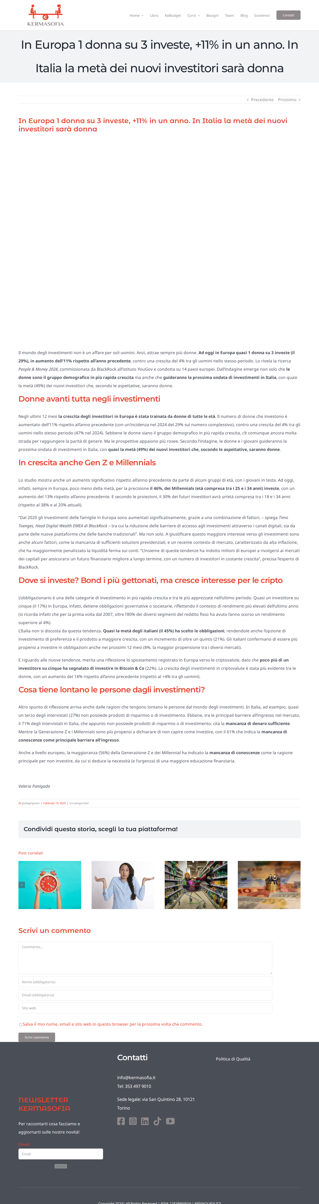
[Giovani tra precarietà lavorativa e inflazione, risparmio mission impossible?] (196, 885)
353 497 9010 (138, 1086)
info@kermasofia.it (136, 1077)
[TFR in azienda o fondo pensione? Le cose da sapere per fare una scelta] (269, 885)
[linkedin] (145, 1121)
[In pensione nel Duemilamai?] (49, 885)
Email (23, 1144)
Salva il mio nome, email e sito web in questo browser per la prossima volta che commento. (113, 1024)
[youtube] (170, 1121)
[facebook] (121, 1121)
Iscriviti (60, 1166)
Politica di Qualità (233, 1059)
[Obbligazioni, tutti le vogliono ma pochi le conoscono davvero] (123, 885)
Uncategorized (79, 803)
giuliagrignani (30, 803)
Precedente (262, 99)
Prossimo (287, 99)
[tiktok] (157, 1121)
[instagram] (133, 1121)
